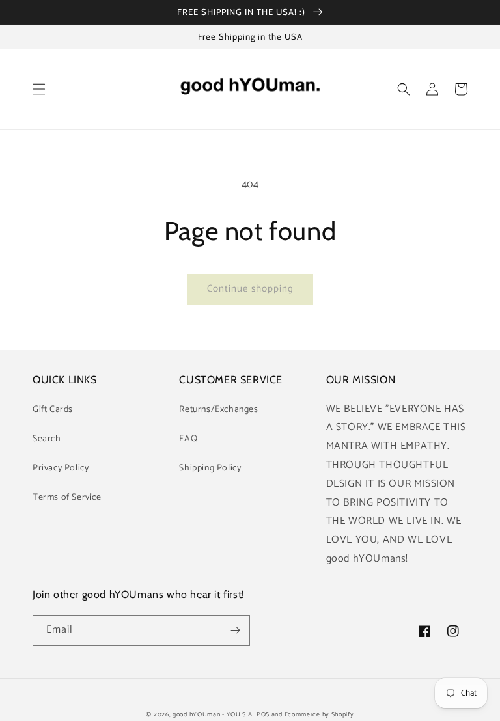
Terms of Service (67, 497)
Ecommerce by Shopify (319, 714)
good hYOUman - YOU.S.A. (213, 714)
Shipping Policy (210, 468)
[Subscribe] (235, 630)
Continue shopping (250, 288)
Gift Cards (53, 409)
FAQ (188, 438)
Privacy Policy (61, 468)
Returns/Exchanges (218, 409)
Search (47, 438)
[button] (39, 89)
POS (263, 714)
